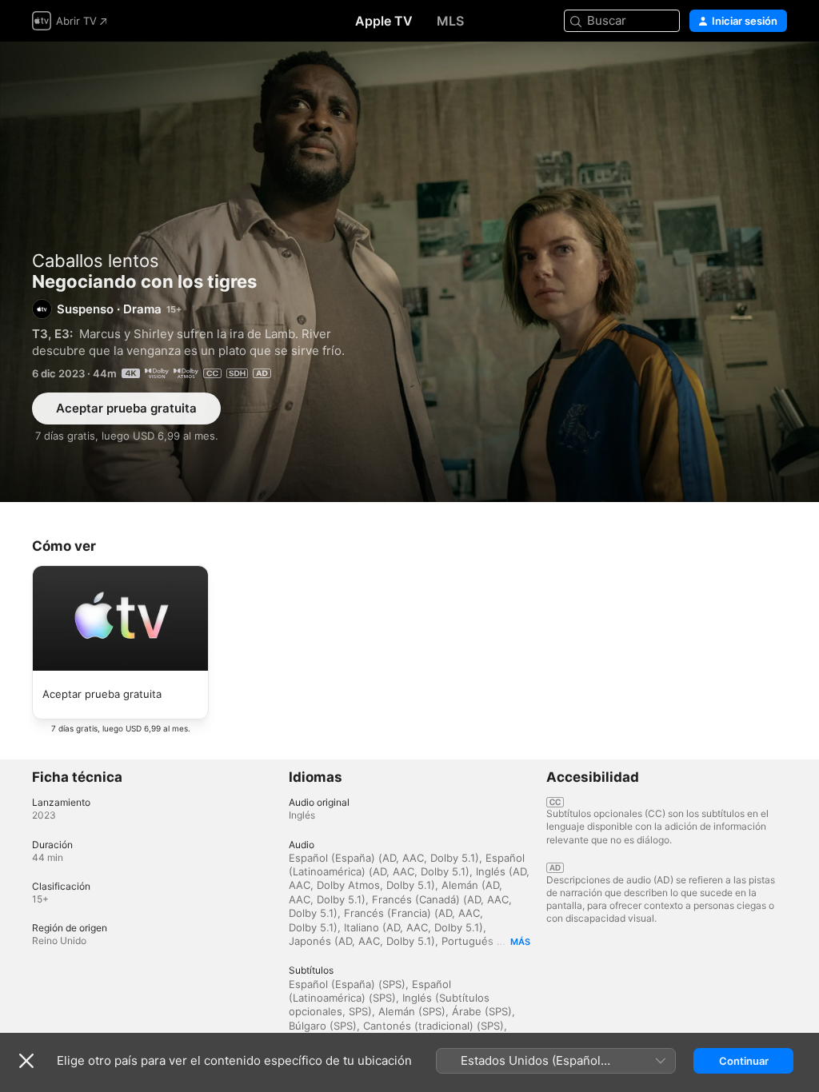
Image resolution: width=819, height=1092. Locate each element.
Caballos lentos (95, 260)
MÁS (520, 941)
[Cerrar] (26, 1061)
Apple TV (384, 21)
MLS (450, 21)
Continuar (744, 1060)
